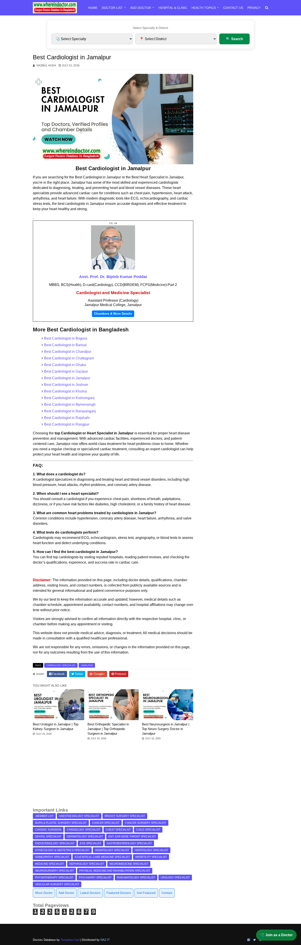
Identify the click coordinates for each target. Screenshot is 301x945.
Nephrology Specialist (86, 863)
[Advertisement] (113, 776)
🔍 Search (234, 39)
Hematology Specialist (112, 850)
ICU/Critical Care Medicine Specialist (102, 857)
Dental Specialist (48, 836)
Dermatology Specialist (85, 836)
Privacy (253, 7)
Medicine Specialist (49, 863)
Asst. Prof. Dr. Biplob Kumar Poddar (113, 277)
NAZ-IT (105, 939)
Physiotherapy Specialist (54, 877)
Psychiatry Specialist (95, 877)
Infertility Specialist (151, 857)
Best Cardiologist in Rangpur (66, 424)
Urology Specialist (175, 877)
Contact (167, 893)
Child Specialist (148, 829)
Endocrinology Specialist (54, 843)
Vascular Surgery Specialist (57, 884)
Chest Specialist (118, 829)
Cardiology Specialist (60, 665)
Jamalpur (87, 665)
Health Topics (203, 7)
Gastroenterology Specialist (129, 843)
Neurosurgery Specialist (54, 870)
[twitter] (254, 940)
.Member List (44, 816)
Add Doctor (140, 7)
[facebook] (248, 940)
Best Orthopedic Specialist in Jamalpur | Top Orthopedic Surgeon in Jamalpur (108, 728)
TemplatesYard (70, 939)
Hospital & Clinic (172, 7)
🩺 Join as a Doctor (276, 935)
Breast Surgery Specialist (125, 816)
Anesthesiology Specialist (79, 816)
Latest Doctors (90, 893)
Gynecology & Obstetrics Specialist (62, 850)
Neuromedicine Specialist (129, 863)
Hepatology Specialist (151, 850)
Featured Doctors (118, 893)
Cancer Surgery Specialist (145, 822)
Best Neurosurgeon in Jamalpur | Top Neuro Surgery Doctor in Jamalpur (165, 728)
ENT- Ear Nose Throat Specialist (132, 836)
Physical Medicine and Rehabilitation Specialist (114, 870)
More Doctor (44, 893)
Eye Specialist (90, 843)
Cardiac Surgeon (48, 829)
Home (92, 7)
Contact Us (233, 7)
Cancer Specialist (105, 822)
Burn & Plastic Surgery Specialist (61, 822)
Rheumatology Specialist (136, 877)
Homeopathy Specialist (52, 857)
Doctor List (112, 7)
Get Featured (146, 893)
